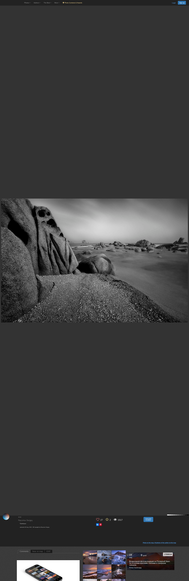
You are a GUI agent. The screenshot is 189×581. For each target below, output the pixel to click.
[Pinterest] (100, 524)
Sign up (182, 3)
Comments (24, 551)
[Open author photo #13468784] (90, 557)
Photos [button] (27, 3)
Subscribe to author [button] (148, 519)
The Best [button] (47, 3)
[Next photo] (187, 252)
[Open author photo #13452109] (104, 557)
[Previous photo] (2, 252)
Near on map (37, 551)
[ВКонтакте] (97, 524)
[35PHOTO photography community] (12, 3)
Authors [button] (36, 3)
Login (174, 3)
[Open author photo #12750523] (119, 571)
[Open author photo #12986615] (90, 571)
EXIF (48, 551)
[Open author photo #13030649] (119, 557)
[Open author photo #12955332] (104, 571)
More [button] (56, 3)
